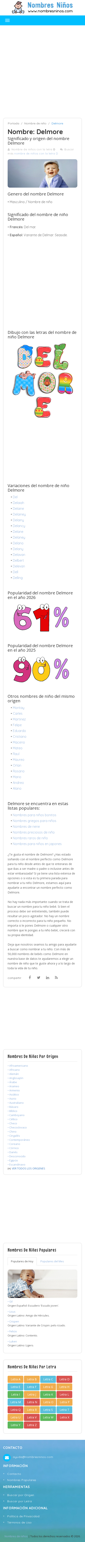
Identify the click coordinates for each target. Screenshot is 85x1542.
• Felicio (12, 1331)
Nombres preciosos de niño (34, 832)
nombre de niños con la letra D (36, 153)
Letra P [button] (65, 1402)
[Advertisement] (42, 71)
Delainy (18, 520)
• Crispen (13, 1321)
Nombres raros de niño (30, 838)
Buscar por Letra (19, 1501)
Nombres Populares (21, 1480)
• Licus (11, 1311)
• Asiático (13, 1094)
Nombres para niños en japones (37, 844)
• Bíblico (12, 1111)
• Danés (13, 1152)
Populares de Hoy (22, 1261)
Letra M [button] (15, 1402)
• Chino (12, 1131)
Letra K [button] (48, 1394)
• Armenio (14, 1090)
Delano (18, 543)
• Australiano (16, 1103)
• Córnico (13, 1148)
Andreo (18, 783)
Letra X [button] (64, 1417)
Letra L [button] (64, 1394)
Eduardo (19, 731)
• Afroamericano (18, 1065)
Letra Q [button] (16, 1410)
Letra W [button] (48, 1417)
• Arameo (13, 1086)
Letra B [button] (32, 1379)
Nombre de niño (35, 123)
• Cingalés (14, 1136)
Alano (17, 788)
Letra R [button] (32, 1410)
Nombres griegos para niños (34, 821)
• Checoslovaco (17, 1127)
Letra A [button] (15, 1379)
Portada (13, 123)
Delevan (19, 566)
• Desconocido (17, 1156)
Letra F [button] (32, 1387)
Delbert (18, 560)
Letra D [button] (64, 1379)
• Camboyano (16, 1115)
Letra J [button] (31, 1394)
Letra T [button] (64, 1410)
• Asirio (12, 1098)
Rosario (19, 771)
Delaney (19, 537)
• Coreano (14, 1144)
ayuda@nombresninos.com (33, 1457)
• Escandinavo (16, 1164)
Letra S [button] (48, 1410)
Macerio (19, 742)
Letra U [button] (15, 1417)
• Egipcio (13, 1160)
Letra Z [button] (32, 1425)
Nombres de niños (16, 1536)
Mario (17, 777)
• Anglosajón (15, 1078)
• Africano (14, 1070)
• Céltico (13, 1119)
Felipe (17, 725)
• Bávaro (13, 1107)
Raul (16, 754)
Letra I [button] (15, 1394)
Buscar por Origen (20, 1495)
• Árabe (12, 1082)
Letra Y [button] (15, 1425)
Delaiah (18, 503)
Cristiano (19, 736)
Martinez (19, 719)
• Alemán (13, 1074)
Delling (18, 578)
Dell (15, 572)
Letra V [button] (32, 1417)
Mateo (17, 748)
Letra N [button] (32, 1402)
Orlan (17, 765)
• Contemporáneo (19, 1140)
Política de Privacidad (23, 1516)
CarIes (17, 713)
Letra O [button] (48, 1402)
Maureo (18, 760)
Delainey (19, 514)
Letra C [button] (48, 1379)
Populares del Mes (52, 1261)
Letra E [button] (15, 1387)
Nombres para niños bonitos (34, 815)
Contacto (14, 1474)
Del (15, 497)
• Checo (12, 1123)
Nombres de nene (26, 826)
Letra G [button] (48, 1387)
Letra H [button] (64, 1387)
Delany (18, 549)
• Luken (12, 1341)
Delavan (19, 555)
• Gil (10, 1301)
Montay (18, 708)
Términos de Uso (19, 1522)
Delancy (19, 526)
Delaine (18, 508)
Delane (18, 532)
